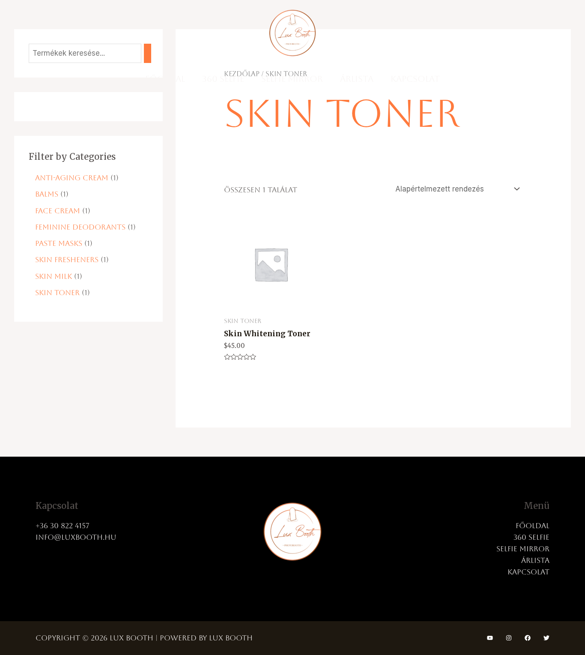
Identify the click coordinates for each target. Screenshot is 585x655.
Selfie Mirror (292, 79)
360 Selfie (223, 79)
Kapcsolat (415, 79)
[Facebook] (528, 638)
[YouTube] (490, 638)
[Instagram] (509, 638)
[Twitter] (546, 638)
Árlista (356, 79)
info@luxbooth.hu (76, 537)
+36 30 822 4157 (63, 525)
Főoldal (165, 79)
